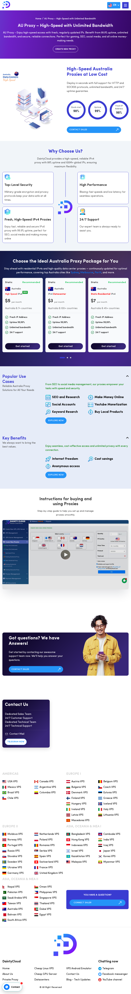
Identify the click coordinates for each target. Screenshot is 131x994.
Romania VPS (47, 845)
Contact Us (72, 974)
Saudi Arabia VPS (17, 898)
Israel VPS (77, 851)
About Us (7, 974)
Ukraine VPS (15, 867)
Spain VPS (45, 856)
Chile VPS (13, 798)
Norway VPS (15, 840)
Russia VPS (14, 851)
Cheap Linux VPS (44, 968)
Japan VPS (109, 851)
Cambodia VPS (111, 834)
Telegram (108, 968)
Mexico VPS (14, 787)
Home (38, 19)
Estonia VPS (110, 792)
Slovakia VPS (15, 856)
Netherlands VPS (49, 834)
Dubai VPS (45, 909)
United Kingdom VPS (51, 873)
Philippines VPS (48, 892)
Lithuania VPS (111, 815)
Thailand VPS (46, 903)
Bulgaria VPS (78, 787)
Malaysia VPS (79, 862)
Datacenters (41, 979)
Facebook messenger (115, 974)
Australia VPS (15, 909)
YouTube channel (112, 979)
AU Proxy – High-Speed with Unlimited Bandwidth (70, 19)
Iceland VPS (110, 804)
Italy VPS (108, 809)
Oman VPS (45, 887)
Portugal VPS (15, 845)
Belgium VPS (110, 781)
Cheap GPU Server (45, 974)
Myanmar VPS (111, 862)
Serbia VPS (45, 851)
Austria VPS (78, 781)
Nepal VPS (14, 887)
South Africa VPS (17, 920)
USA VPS (13, 781)
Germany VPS (16, 873)
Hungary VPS (78, 804)
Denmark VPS (79, 792)
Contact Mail (16, 734)
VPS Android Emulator (79, 968)
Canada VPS (46, 781)
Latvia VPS (77, 815)
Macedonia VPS (80, 820)
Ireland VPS (78, 809)
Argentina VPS (47, 787)
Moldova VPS (15, 834)
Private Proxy (10, 979)
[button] (62, 357)
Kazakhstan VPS (80, 856)
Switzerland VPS (48, 862)
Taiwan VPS (14, 903)
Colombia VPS (47, 792)
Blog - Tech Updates (78, 979)
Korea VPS (109, 856)
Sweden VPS (15, 862)
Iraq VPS (108, 845)
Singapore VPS (48, 898)
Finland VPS (78, 798)
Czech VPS (109, 787)
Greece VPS (110, 798)
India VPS (108, 840)
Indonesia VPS (79, 845)
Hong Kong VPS (80, 840)
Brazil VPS (13, 792)
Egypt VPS (45, 914)
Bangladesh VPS (80, 834)
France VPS (46, 867)
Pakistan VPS (15, 892)
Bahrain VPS (15, 914)
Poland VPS (46, 840)
